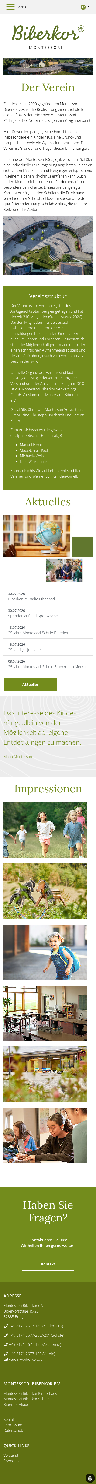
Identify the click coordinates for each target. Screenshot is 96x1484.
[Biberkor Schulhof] (45, 1074)
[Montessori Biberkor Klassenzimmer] (45, 1013)
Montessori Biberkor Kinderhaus (30, 1393)
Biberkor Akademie (19, 1404)
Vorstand (10, 1455)
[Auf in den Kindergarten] (45, 952)
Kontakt (48, 1264)
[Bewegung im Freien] (45, 830)
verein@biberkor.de (25, 1359)
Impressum (12, 1424)
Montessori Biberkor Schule (26, 1399)
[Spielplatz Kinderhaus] (45, 891)
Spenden (11, 1460)
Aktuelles (30, 684)
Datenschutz (13, 1430)
